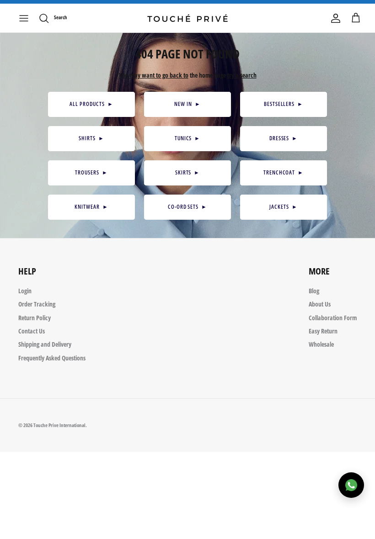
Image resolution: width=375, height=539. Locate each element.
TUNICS (188, 138)
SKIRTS (187, 172)
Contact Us (31, 331)
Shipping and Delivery (44, 344)
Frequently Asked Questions (52, 358)
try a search (242, 75)
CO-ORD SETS (187, 207)
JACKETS (283, 207)
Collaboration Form (333, 317)
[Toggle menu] (24, 18)
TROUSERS (91, 172)
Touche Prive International (59, 425)
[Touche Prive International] (187, 18)
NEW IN (187, 104)
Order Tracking (36, 304)
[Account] (335, 18)
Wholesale (321, 344)
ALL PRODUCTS (91, 104)
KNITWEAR (91, 207)
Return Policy (34, 317)
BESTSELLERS (283, 104)
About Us (320, 304)
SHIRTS (91, 138)
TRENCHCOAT (283, 172)
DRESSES (283, 138)
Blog (314, 290)
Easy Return (323, 331)
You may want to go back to (153, 75)
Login (25, 290)
